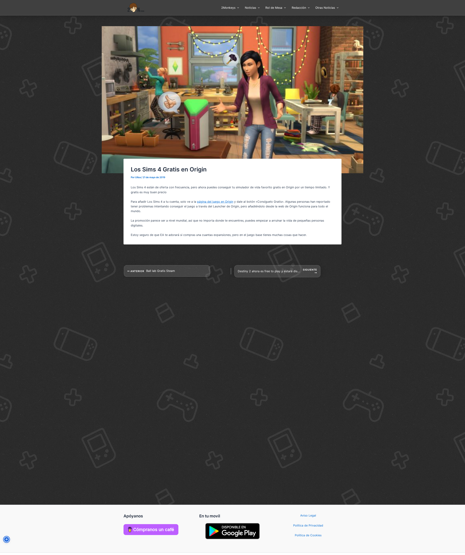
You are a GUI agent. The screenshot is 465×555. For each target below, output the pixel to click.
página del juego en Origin (215, 201)
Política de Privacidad (308, 525)
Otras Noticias (325, 7)
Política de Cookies (308, 535)
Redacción (299, 7)
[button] (237, 7)
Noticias (250, 7)
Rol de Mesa (273, 7)
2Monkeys (228, 7)
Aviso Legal (308, 515)
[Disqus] (232, 323)
